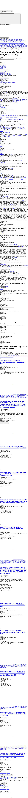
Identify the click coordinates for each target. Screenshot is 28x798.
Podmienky (2, 777)
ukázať (2, 341)
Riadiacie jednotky (19, 41)
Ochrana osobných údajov (11, 777)
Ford (16, 46)
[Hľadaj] (10, 19)
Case (1, 46)
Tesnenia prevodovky (8, 45)
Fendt (13, 46)
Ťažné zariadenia (21, 44)
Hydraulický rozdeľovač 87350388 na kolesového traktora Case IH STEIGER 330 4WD (12, 362)
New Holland (8, 47)
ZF (11, 47)
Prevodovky (8, 40)
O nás (1, 773)
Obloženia (13, 40)
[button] (14, 31)
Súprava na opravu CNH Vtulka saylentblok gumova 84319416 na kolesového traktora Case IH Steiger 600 (13, 474)
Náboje (1, 45)
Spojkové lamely (12, 44)
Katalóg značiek (12, 778)
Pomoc (4, 773)
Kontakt (8, 773)
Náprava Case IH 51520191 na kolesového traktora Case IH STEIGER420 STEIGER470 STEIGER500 (13, 714)
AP (26, 45)
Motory (13, 39)
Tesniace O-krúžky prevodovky (17, 43)
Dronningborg (9, 46)
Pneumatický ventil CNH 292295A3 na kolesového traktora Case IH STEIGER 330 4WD (12, 632)
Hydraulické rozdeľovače (8, 41)
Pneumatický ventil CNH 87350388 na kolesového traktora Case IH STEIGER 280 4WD (12, 605)
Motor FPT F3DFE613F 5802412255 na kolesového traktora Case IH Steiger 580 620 (13, 447)
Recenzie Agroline (4, 778)
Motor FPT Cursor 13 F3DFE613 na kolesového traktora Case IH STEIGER (11, 527)
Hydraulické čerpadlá (5, 43)
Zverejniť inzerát (4, 423)
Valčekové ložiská (4, 44)
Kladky (18, 40)
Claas (4, 46)
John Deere (20, 46)
